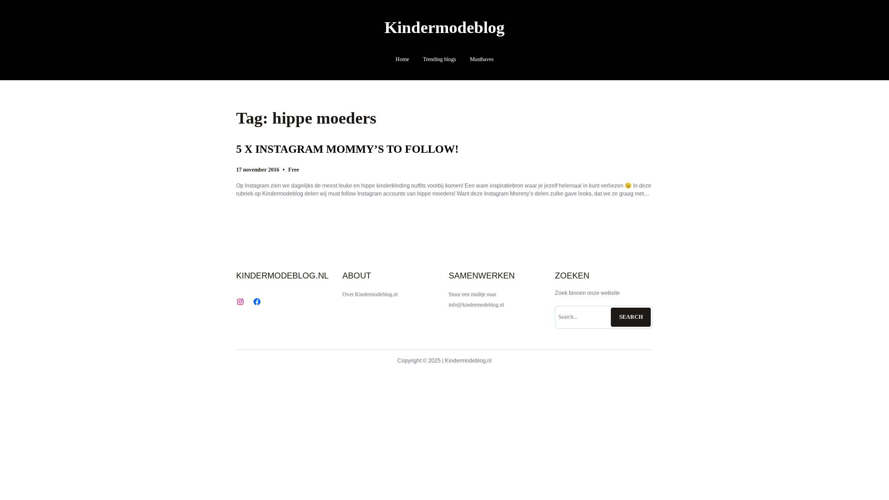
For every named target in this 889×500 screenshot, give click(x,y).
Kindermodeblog (444, 27)
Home (402, 59)
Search (631, 317)
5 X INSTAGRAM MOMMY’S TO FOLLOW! (347, 149)
